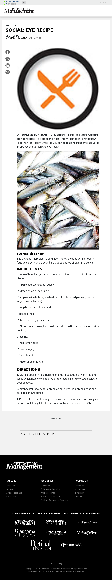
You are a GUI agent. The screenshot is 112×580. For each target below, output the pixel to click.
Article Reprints (48, 493)
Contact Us (11, 496)
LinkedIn (78, 496)
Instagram (79, 493)
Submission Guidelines (51, 489)
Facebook (79, 486)
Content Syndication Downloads (55, 500)
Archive (9, 489)
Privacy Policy (56, 563)
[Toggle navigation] (107, 11)
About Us (10, 486)
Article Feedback (14, 493)
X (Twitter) (80, 489)
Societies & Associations (52, 496)
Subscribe (45, 486)
